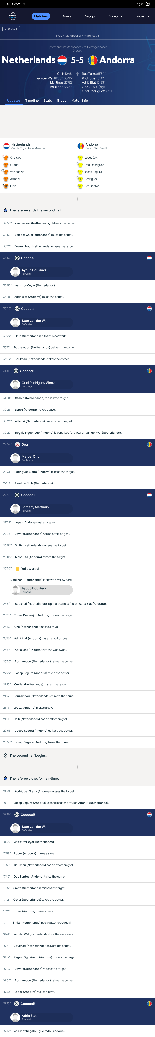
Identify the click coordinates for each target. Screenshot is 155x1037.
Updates (14, 100)
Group (62, 100)
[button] (116, 16)
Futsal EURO (13, 16)
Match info (79, 100)
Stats (48, 100)
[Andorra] (149, 370)
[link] (40, 16)
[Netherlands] (149, 258)
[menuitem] (42, 16)
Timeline (32, 100)
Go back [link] (12, 29)
